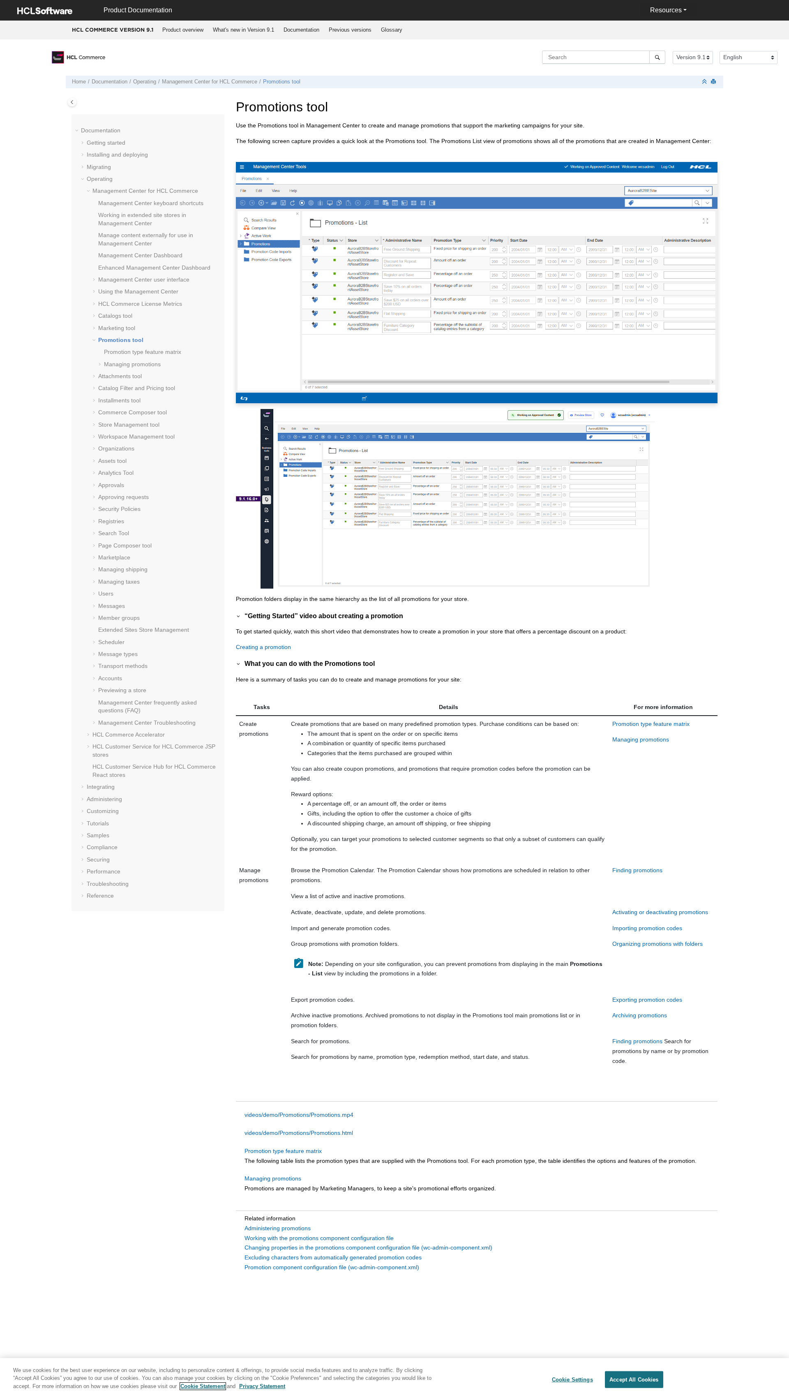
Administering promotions (278, 1228)
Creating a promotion (263, 647)
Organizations (116, 448)
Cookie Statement (202, 1386)
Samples (98, 835)
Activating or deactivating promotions (660, 912)
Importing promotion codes (647, 928)
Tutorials (98, 823)
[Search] (657, 57)
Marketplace (114, 557)
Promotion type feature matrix (142, 352)
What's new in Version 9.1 (243, 30)
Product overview (182, 30)
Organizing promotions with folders (657, 943)
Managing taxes (119, 581)
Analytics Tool (116, 472)
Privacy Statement (262, 1386)
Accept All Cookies (633, 1380)
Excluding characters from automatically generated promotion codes (333, 1257)
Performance (103, 871)
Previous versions (350, 30)
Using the (138, 291)
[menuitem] (182, 30)
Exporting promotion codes (647, 999)
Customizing (103, 811)
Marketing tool (116, 328)
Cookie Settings (572, 1380)
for (209, 82)
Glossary (391, 30)
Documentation (301, 30)
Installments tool (119, 400)
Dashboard (140, 255)
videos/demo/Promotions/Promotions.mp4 (299, 1114)
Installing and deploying (117, 154)
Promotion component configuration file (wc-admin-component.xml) (332, 1267)
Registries (111, 521)
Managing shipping (123, 569)
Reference (100, 895)
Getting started (106, 142)
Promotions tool (281, 82)
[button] (77, 131)
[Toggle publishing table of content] (72, 102)
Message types (118, 654)
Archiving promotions (639, 1015)
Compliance (102, 847)
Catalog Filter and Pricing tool (136, 388)
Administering (104, 799)
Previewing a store (122, 690)
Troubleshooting (147, 722)
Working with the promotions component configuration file (319, 1238)
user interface (143, 279)
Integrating (101, 786)
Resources (666, 10)
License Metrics (140, 303)
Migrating (99, 167)
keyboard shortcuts (150, 203)
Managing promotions (132, 364)
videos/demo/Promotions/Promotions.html (299, 1133)
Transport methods (123, 666)
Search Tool (113, 533)
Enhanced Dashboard (154, 267)
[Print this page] (714, 82)
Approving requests (123, 497)
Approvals (111, 485)
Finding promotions (637, 870)
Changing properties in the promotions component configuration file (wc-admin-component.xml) (368, 1247)
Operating (144, 82)
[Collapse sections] (705, 82)
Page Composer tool (125, 545)
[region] (394, 1379)
